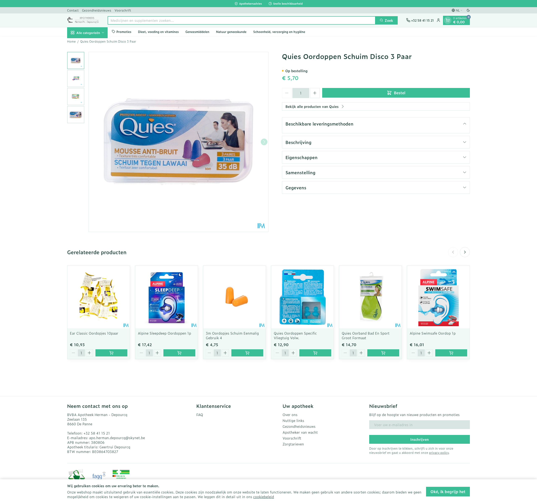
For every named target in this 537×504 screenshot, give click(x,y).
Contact (73, 10)
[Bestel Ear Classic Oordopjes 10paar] (111, 352)
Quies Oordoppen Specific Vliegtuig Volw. (295, 335)
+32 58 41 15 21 (96, 433)
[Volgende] (264, 142)
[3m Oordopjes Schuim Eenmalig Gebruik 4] (234, 297)
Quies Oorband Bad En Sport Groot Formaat (366, 335)
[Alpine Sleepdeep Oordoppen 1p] (166, 297)
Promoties (123, 31)
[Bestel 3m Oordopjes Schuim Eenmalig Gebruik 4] (247, 352)
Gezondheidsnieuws (96, 10)
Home (71, 41)
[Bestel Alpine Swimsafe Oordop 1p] (451, 352)
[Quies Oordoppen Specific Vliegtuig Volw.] (302, 297)
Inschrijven (419, 439)
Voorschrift (123, 10)
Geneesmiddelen (197, 31)
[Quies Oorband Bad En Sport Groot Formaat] (370, 297)
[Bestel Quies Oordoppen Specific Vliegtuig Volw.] (315, 352)
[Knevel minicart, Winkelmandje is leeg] (447, 20)
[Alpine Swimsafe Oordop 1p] (438, 297)
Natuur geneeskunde (231, 31)
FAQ (199, 414)
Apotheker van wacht (300, 432)
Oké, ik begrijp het (447, 491)
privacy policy (439, 452)
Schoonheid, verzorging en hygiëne (279, 31)
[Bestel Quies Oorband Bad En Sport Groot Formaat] (383, 352)
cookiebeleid (263, 496)
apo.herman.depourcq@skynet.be (117, 437)
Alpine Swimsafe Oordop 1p (433, 333)
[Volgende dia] (465, 252)
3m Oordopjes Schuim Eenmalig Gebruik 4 (232, 335)
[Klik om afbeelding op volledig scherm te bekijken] (178, 142)
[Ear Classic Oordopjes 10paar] (98, 297)
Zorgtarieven (293, 444)
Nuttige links (293, 420)
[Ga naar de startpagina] (83, 20)
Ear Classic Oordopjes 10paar (94, 333)
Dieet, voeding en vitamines (158, 31)
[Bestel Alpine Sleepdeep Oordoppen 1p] (179, 352)
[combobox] (241, 20)
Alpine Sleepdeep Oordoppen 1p (164, 333)
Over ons (290, 414)
